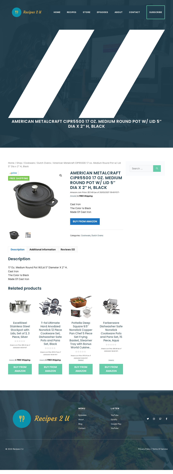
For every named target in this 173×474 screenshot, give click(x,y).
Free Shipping (18, 178)
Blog (80, 424)
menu (81, 408)
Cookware (29, 163)
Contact (134, 12)
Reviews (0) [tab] (68, 249)
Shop (19, 163)
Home (57, 12)
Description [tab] (17, 249)
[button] (60, 175)
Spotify (114, 419)
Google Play (116, 424)
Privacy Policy (144, 449)
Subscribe (155, 12)
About (119, 12)
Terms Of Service (160, 449)
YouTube (114, 415)
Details (73, 196)
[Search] (157, 168)
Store (86, 12)
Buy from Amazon (85, 221)
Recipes (71, 12)
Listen (115, 408)
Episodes (102, 12)
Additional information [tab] (42, 249)
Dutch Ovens (44, 163)
